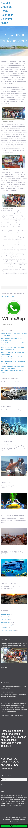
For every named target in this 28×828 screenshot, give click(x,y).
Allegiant (16, 819)
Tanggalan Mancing (6, 624)
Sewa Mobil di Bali (6, 622)
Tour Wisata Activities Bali (8, 630)
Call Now (15, 826)
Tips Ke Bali (4, 627)
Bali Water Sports (5, 614)
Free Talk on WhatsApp (7, 296)
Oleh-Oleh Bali (5, 619)
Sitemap (3, 785)
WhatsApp (22, 694)
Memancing (4, 617)
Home (3, 45)
